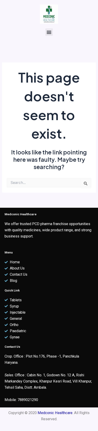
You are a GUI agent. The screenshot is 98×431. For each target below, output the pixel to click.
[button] (49, 32)
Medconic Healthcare (55, 413)
